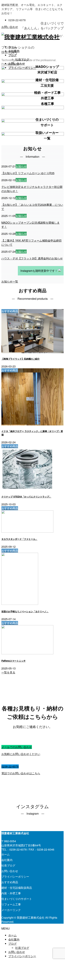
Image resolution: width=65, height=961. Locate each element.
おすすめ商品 (9, 882)
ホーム (5, 854)
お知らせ (21, 166)
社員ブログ (22, 59)
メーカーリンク (11, 910)
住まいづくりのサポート (16, 899)
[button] (9, 281)
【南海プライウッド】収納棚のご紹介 (20, 358)
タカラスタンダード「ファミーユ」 (19, 539)
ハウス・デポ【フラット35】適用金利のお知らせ (32, 258)
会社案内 (6, 860)
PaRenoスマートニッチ (13, 660)
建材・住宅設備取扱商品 (16, 888)
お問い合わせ (9, 27)
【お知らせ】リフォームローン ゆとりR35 (27, 173)
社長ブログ (8, 865)
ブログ (12, 944)
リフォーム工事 (11, 904)
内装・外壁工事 (11, 893)
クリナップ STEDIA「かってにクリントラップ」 (26, 496)
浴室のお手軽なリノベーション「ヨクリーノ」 (25, 611)
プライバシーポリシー (15, 877)
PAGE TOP (60, 929)
